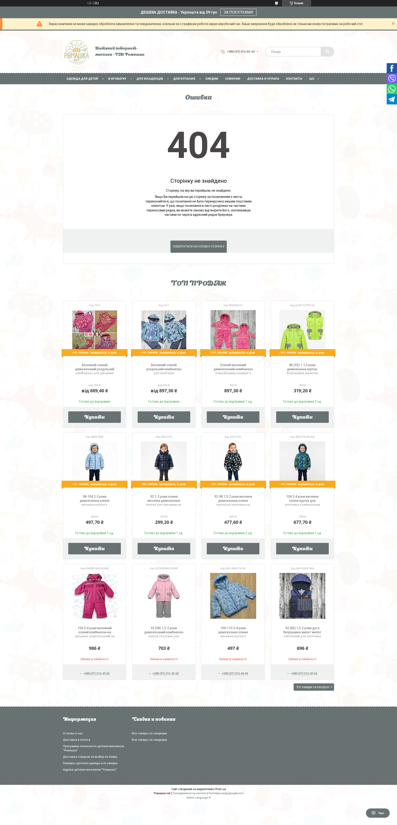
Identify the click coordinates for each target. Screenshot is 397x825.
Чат (381, 813)
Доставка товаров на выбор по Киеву (90, 756)
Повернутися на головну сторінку (198, 246)
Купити (94, 417)
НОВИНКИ (232, 78)
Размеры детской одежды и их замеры (90, 763)
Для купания (184, 78)
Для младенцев (149, 78)
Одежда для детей (82, 78)
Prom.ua (220, 789)
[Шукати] (327, 51)
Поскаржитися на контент (189, 793)
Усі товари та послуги (312, 687)
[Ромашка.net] (77, 51)
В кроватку (117, 78)
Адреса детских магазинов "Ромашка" (90, 769)
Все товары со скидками (149, 733)
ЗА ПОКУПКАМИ (238, 12)
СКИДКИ (211, 78)
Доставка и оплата (263, 78)
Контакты (294, 78)
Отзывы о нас (73, 733)
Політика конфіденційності (226, 793)
